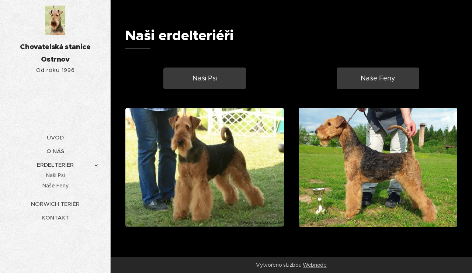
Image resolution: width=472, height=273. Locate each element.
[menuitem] (55, 137)
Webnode (315, 265)
